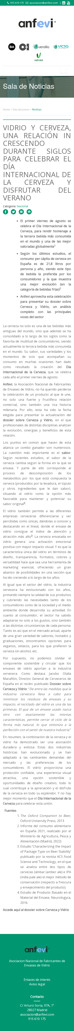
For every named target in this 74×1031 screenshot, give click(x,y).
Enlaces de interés (37, 979)
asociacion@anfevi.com (43, 3)
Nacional (22, 206)
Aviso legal (37, 984)
